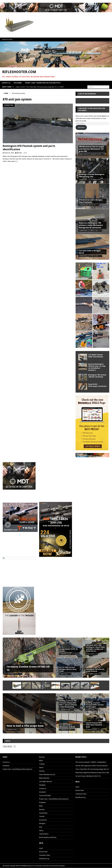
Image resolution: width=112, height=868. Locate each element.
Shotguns (42, 823)
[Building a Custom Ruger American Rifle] (101, 339)
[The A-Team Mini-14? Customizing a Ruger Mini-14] (36, 685)
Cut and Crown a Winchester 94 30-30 (88, 776)
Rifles (41, 760)
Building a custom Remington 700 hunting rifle (91, 175)
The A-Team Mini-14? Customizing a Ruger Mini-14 (92, 769)
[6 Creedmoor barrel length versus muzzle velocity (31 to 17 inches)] (101, 322)
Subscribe (81, 127)
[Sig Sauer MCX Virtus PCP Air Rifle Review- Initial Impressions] (94, 685)
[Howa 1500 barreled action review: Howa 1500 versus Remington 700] (101, 305)
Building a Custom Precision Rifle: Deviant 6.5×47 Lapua (95, 705)
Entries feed (43, 852)
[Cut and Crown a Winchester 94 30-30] (55, 685)
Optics (41, 767)
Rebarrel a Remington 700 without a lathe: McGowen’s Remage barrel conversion (91, 225)
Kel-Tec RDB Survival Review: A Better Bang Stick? (67, 669)
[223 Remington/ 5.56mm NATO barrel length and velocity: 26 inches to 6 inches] (101, 288)
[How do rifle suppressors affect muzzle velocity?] (26, 685)
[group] (56, 515)
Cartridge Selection (45, 781)
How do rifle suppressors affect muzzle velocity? (91, 765)
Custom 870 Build (45, 795)
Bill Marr (19, 153)
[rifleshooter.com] (56, 66)
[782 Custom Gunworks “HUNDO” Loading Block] (16, 685)
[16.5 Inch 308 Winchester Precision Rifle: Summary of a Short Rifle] (84, 322)
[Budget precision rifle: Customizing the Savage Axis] (101, 270)
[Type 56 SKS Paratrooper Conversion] (82, 386)
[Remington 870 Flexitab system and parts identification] (38, 123)
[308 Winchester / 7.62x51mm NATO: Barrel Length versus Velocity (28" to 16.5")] (84, 288)
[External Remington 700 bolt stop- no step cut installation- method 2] (82, 366)
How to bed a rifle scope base (25, 725)
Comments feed (44, 855)
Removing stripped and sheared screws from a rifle (92, 772)
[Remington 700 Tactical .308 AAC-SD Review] (82, 377)
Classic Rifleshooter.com (47, 774)
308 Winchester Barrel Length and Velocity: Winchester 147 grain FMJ (91, 149)
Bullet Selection (44, 778)
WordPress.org (44, 858)
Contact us (6, 83)
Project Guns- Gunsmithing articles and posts (42, 83)
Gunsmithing (43, 813)
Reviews (42, 757)
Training (42, 764)
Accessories (43, 820)
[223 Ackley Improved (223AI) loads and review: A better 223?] (84, 339)
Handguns (42, 785)
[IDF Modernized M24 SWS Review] (65, 685)
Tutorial (41, 816)
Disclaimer (18, 83)
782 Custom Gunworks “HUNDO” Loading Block (90, 762)
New (40, 827)
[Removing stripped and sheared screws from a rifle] (46, 685)
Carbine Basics (43, 834)
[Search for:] (98, 87)
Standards (42, 792)
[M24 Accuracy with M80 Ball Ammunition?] (75, 685)
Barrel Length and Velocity (47, 837)
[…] (17, 161)
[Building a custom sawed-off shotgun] (84, 305)
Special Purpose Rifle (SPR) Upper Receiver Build (94, 725)
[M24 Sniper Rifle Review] (85, 685)
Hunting (41, 771)
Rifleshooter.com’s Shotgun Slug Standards (91, 201)
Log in (41, 848)
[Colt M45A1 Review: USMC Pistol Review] (82, 357)
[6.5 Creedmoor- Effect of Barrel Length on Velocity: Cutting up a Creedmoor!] (84, 270)
